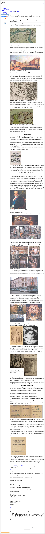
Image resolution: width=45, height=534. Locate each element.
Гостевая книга (4, 12)
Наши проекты (4, 8)
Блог (3, 10)
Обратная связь (4, 13)
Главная (11, 11)
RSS (43, 3)
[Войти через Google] (8, 16)
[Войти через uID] (2, 16)
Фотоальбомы (4, 11)
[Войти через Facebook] (5, 16)
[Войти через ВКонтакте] (3, 16)
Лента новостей (4, 7)
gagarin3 (22, 465)
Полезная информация (5, 9)
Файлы (14, 11)
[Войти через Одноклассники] (5, 18)
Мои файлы (17, 11)
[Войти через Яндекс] (6, 16)
